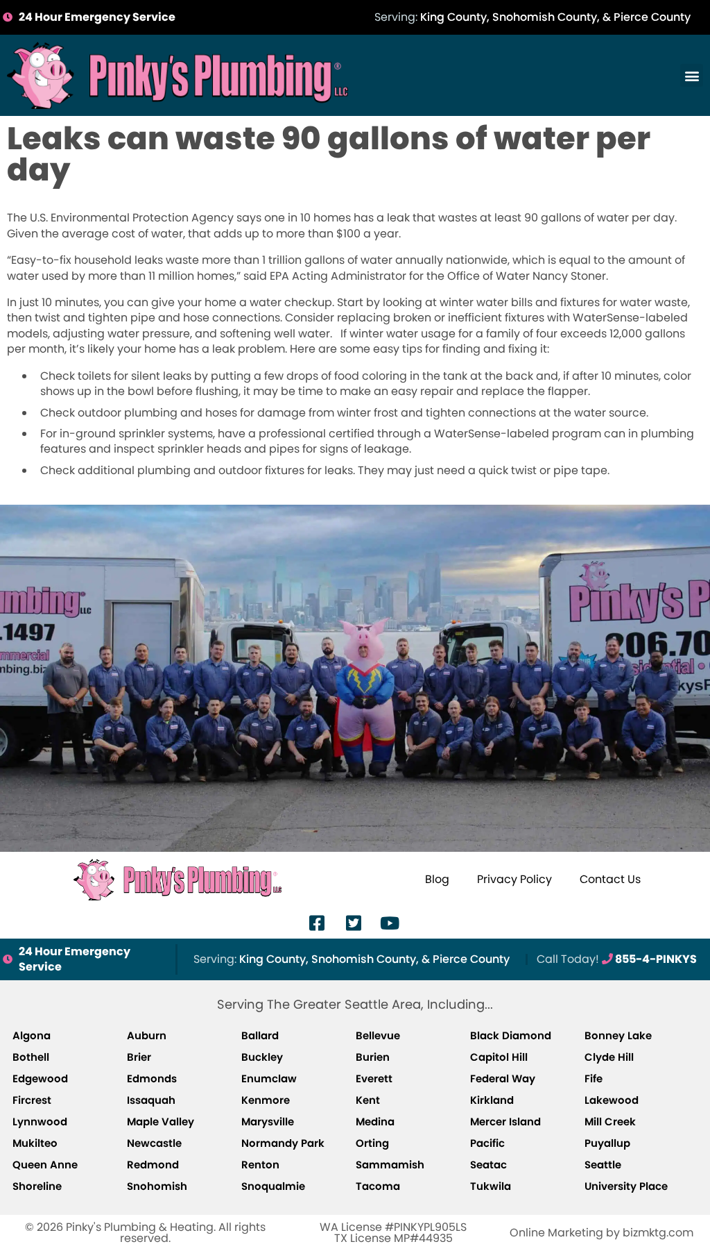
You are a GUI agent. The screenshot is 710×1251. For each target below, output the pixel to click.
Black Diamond (510, 1035)
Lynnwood (39, 1121)
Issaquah (151, 1100)
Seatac (488, 1164)
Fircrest (31, 1100)
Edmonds (152, 1078)
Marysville (267, 1121)
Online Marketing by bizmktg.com (601, 1233)
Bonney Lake (618, 1035)
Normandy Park (282, 1143)
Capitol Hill (499, 1057)
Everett (374, 1078)
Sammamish (390, 1164)
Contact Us (610, 879)
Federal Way (502, 1078)
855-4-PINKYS (617, 959)
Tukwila (490, 1186)
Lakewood (612, 1100)
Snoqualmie (273, 1186)
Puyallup (607, 1143)
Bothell (30, 1057)
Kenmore (265, 1100)
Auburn (146, 1035)
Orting (372, 1143)
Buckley (262, 1057)
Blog (437, 879)
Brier (139, 1057)
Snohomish (157, 1186)
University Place (626, 1186)
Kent (368, 1100)
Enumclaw (269, 1078)
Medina (375, 1121)
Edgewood (40, 1078)
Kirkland (492, 1100)
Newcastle (154, 1143)
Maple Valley (160, 1121)
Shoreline (37, 1186)
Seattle (603, 1164)
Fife (594, 1078)
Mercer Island (505, 1121)
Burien (373, 1057)
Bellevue (378, 1035)
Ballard (260, 1035)
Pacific (487, 1143)
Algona (31, 1035)
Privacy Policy (514, 879)
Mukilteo (35, 1143)
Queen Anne (45, 1164)
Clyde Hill (609, 1057)
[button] (691, 75)
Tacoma (378, 1186)
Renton (260, 1164)
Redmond (153, 1164)
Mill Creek (610, 1121)
